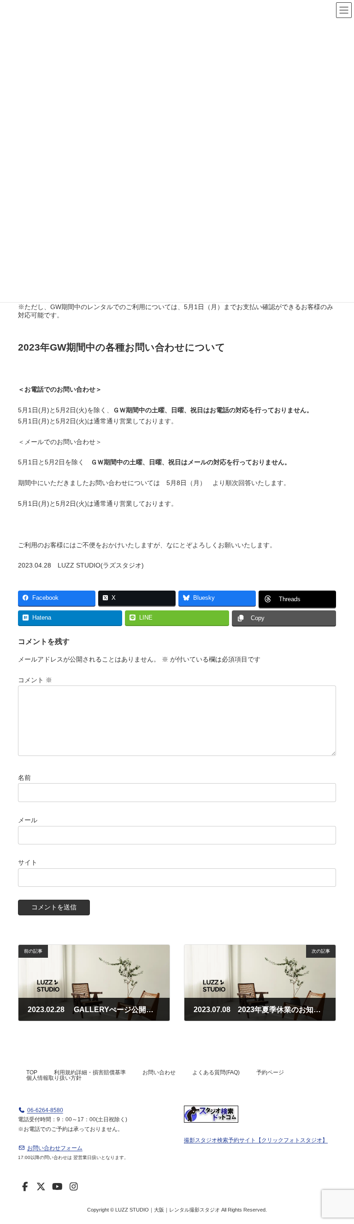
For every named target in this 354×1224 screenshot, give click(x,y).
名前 (24, 777)
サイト (27, 862)
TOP (31, 1072)
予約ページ (270, 1072)
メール (27, 819)
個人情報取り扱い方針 (54, 1078)
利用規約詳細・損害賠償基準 (90, 1072)
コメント (35, 679)
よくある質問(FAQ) (216, 1072)
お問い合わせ (159, 1072)
